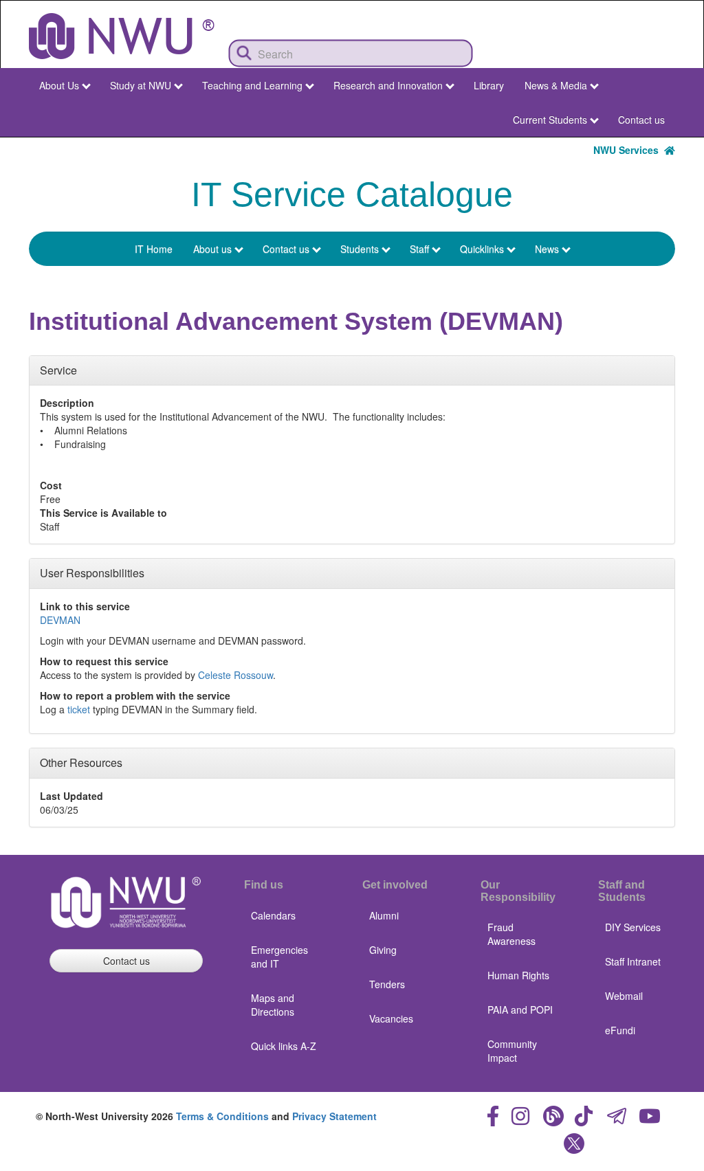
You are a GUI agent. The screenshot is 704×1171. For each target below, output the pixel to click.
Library (489, 85)
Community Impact (512, 1050)
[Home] (121, 36)
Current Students (550, 119)
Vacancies (391, 1018)
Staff (419, 249)
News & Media (556, 85)
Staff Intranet (633, 961)
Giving (383, 950)
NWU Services (628, 150)
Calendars (273, 915)
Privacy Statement (334, 1116)
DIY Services (633, 927)
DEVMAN (60, 620)
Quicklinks (482, 249)
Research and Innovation (388, 85)
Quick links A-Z (283, 1046)
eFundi (620, 1030)
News (547, 249)
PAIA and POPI (520, 1009)
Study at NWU (140, 85)
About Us (59, 85)
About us (212, 249)
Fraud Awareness (511, 934)
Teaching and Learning (252, 85)
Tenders (387, 984)
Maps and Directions (272, 1004)
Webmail (624, 996)
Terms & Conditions (222, 1116)
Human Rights (518, 975)
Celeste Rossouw (235, 675)
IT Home (154, 249)
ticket (78, 709)
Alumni (384, 915)
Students (359, 249)
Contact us (641, 119)
